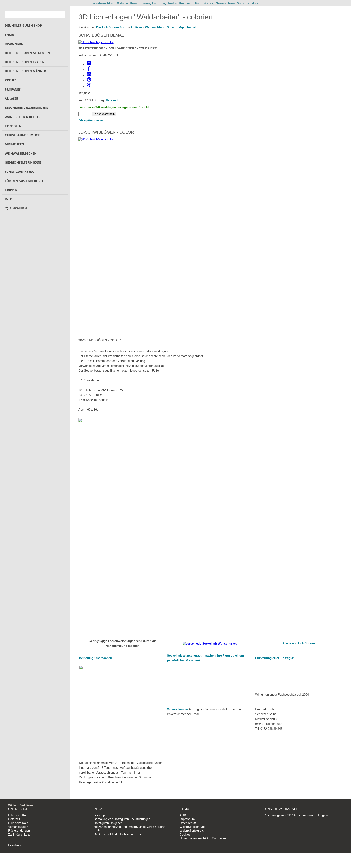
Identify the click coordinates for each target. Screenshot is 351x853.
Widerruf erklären (20, 805)
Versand (112, 100)
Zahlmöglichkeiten (20, 834)
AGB (183, 815)
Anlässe (136, 27)
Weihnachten (154, 27)
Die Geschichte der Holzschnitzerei (117, 834)
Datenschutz (188, 823)
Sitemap (99, 815)
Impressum (187, 819)
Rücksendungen (19, 830)
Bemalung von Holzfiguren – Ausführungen (122, 819)
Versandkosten (177, 709)
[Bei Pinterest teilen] (89, 80)
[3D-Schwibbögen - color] (96, 42)
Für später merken (91, 120)
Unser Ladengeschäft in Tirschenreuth (205, 838)
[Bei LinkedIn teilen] (89, 75)
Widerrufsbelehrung (192, 826)
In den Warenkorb (104, 113)
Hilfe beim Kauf (18, 815)
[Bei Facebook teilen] (89, 69)
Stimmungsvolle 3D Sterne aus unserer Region (296, 815)
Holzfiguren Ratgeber (108, 823)
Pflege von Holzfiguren (298, 643)
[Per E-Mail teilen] (89, 64)
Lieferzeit (14, 819)
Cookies (185, 834)
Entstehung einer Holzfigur (274, 658)
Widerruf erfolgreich (192, 830)
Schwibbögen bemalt (182, 27)
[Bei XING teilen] (89, 86)
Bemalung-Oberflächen (95, 658)
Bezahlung (15, 845)
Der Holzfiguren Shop (111, 27)
